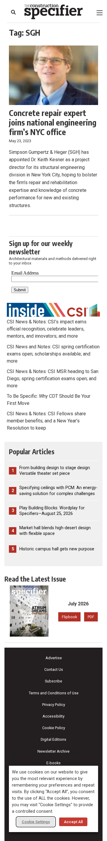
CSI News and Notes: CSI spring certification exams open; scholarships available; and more (53, 354)
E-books (53, 763)
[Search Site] (13, 12)
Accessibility (53, 716)
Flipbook (69, 617)
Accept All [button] (73, 822)
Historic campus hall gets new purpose (56, 549)
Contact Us (53, 669)
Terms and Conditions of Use (53, 693)
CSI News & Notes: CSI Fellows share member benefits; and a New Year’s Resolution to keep (46, 421)
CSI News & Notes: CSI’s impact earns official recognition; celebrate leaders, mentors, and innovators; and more (46, 329)
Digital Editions (53, 739)
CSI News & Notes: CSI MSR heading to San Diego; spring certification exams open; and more (52, 379)
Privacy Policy (53, 704)
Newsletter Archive (53, 751)
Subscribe (53, 681)
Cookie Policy (53, 728)
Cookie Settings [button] (36, 822)
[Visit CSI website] (53, 309)
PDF (91, 617)
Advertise (53, 658)
